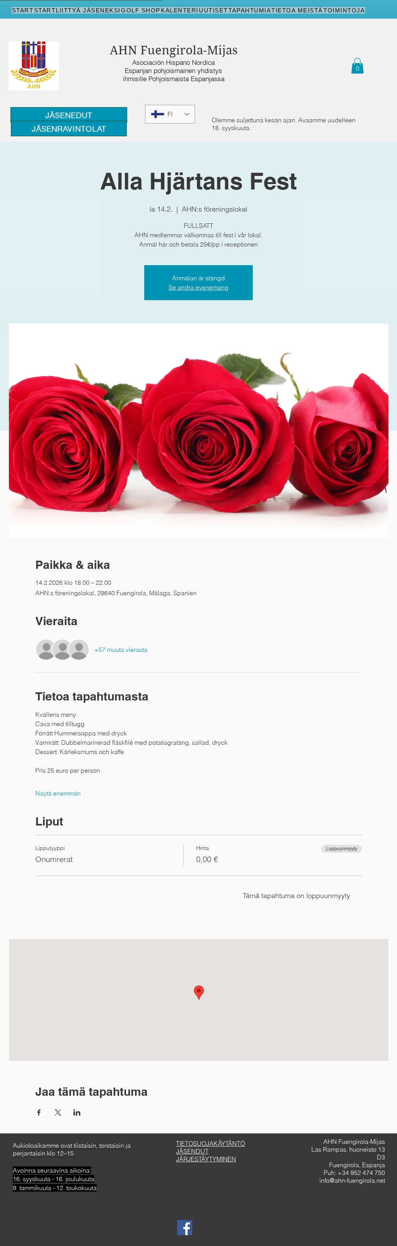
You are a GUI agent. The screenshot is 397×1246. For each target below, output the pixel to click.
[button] (357, 66)
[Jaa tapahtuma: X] (58, 1112)
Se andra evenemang (198, 287)
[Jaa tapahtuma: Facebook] (39, 1112)
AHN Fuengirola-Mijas (174, 50)
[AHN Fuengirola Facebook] (184, 1227)
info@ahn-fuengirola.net (352, 1180)
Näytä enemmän (58, 793)
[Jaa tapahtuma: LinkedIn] (77, 1112)
